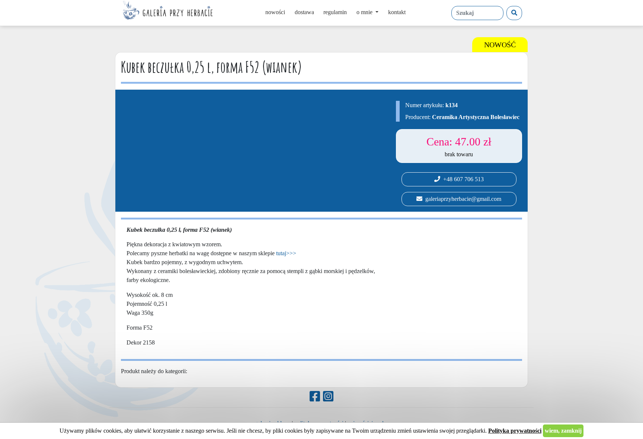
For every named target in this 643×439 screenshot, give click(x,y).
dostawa (304, 12)
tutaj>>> (286, 253)
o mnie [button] (365, 12)
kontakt (397, 12)
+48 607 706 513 (462, 179)
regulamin (335, 12)
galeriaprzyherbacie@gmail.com (461, 199)
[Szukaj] (514, 13)
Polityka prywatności (514, 430)
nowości (275, 12)
